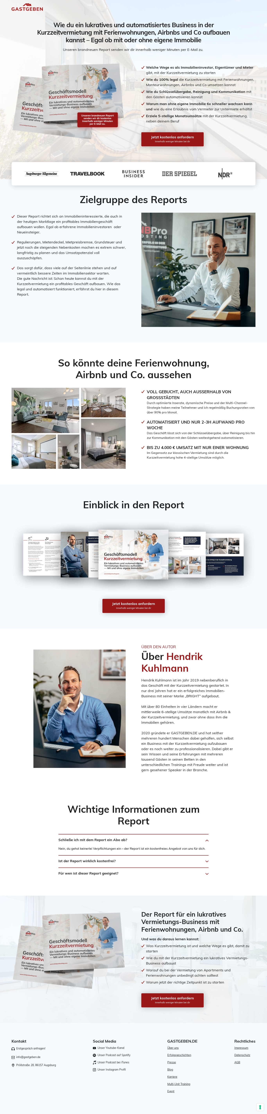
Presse (171, 1062)
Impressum (241, 1048)
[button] (133, 840)
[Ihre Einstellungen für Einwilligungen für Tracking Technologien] (260, 1107)
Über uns (173, 1048)
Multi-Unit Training (178, 1084)
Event (170, 1091)
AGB (237, 1062)
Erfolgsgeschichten (179, 1055)
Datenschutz (242, 1055)
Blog (170, 1069)
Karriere (172, 1077)
